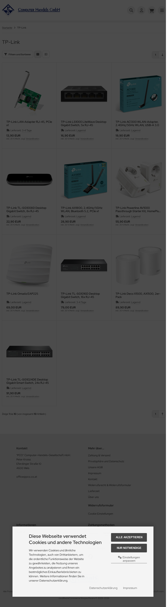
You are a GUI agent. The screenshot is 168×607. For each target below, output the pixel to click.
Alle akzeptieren (129, 537)
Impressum (130, 588)
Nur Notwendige (129, 548)
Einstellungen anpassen (131, 559)
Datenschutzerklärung (103, 588)
